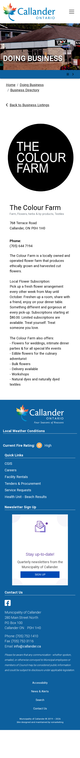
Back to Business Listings (29, 105)
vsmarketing (57, 722)
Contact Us (40, 708)
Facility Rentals (16, 477)
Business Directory (24, 90)
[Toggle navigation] (71, 12)
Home (10, 85)
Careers (11, 470)
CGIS (8, 464)
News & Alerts (40, 691)
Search (40, 700)
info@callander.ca (27, 646)
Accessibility (40, 682)
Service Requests (18, 490)
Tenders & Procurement (23, 483)
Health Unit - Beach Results (26, 497)
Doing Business (32, 85)
